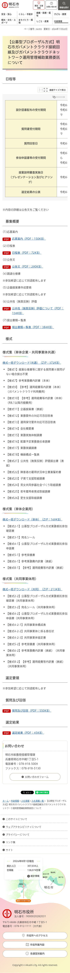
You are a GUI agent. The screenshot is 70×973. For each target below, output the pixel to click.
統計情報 (35, 876)
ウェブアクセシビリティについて (23, 827)
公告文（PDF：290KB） (27, 266)
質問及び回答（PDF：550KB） (31, 710)
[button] (39, 5)
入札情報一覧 (38, 801)
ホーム (6, 801)
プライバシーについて (17, 834)
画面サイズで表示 (57, 90)
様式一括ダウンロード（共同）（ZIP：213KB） (32, 589)
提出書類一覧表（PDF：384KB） (33, 327)
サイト (10, 850)
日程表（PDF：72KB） (26, 252)
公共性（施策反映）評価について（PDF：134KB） (38, 310)
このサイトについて (16, 819)
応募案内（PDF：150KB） (29, 238)
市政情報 (15, 801)
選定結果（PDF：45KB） (28, 732)
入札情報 (25, 801)
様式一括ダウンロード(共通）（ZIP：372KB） (32, 362)
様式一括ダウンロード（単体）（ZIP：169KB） (32, 519)
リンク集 (10, 842)
